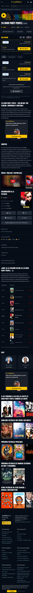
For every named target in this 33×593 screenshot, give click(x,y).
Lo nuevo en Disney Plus (23, 558)
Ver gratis (20, 31)
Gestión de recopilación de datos (22, 522)
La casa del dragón (21, 534)
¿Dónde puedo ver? (8, 31)
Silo (18, 532)
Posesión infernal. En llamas (8, 569)
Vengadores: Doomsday (7, 577)
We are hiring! (6, 523)
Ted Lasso (19, 538)
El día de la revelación (7, 539)
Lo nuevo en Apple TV (22, 556)
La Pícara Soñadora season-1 (24, 571)
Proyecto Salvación (6, 537)
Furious (19, 536)
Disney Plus (5, 556)
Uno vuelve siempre (6, 567)
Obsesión (4, 535)
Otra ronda (4, 571)
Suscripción (12, 57)
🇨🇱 (28, 37)
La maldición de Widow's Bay (24, 540)
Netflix (3, 550)
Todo (4, 57)
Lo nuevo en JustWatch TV (23, 560)
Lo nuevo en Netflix (21, 550)
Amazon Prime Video (7, 552)
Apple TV (4, 554)
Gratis (20, 57)
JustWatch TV (5, 558)
